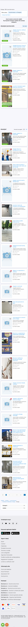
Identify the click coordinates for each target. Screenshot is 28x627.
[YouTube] (6, 523)
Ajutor (2, 541)
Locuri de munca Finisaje (14, 12)
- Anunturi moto (8, 592)
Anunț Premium (5, 571)
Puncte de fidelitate (6, 569)
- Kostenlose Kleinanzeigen (11, 599)
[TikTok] (16, 523)
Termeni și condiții (5, 550)
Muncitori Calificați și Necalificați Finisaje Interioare (18, 359)
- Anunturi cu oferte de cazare (12, 590)
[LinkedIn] (9, 523)
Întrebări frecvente (6, 548)
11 (20, 494)
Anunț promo (4, 576)
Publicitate (3, 546)
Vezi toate (25, 26)
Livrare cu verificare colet (7, 561)
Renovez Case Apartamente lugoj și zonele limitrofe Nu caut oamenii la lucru (19, 431)
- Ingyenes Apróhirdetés (11, 597)
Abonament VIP (5, 574)
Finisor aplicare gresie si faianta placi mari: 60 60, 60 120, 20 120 (19, 166)
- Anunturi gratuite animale (11, 595)
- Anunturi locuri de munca (11, 588)
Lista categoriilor (5, 552)
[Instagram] (13, 523)
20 (24, 129)
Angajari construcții (17, 286)
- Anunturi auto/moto (10, 584)
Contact (3, 543)
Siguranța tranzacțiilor (6, 555)
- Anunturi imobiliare (9, 586)
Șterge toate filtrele (6, 14)
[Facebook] (2, 523)
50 (26, 129)
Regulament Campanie (7, 559)
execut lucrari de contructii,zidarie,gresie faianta (18, 478)
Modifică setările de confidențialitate (10, 557)
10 (16, 494)
